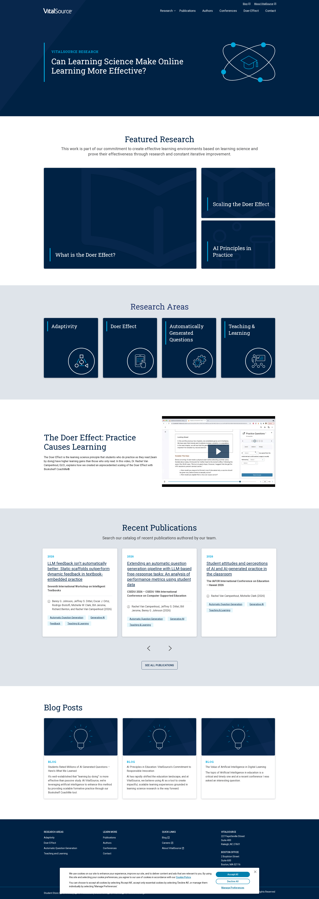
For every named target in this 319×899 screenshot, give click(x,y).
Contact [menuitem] (107, 853)
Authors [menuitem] (107, 843)
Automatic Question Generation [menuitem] (60, 848)
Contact (270, 10)
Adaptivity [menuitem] (49, 837)
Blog (245, 3)
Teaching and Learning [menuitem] (56, 853)
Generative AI (98, 617)
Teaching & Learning (78, 623)
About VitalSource (263, 3)
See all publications (159, 665)
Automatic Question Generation (66, 617)
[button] (218, 451)
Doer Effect (251, 10)
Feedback (55, 623)
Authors (207, 10)
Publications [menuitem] (109, 837)
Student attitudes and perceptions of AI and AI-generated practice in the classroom (237, 568)
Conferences (228, 10)
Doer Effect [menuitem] (50, 843)
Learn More (62, 257)
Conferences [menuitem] (110, 848)
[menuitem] (171, 838)
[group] (79, 592)
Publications (187, 10)
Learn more (59, 353)
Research (166, 10)
